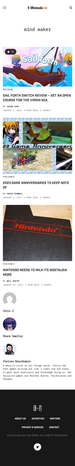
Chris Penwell (15, 193)
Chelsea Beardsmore (17, 361)
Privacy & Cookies (32, 427)
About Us (20, 418)
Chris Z (8, 311)
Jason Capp (13, 106)
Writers (55, 418)
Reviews (8, 89)
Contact (54, 427)
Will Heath (13, 281)
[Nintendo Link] (37, 8)
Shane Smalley (13, 336)
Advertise (38, 418)
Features (8, 176)
